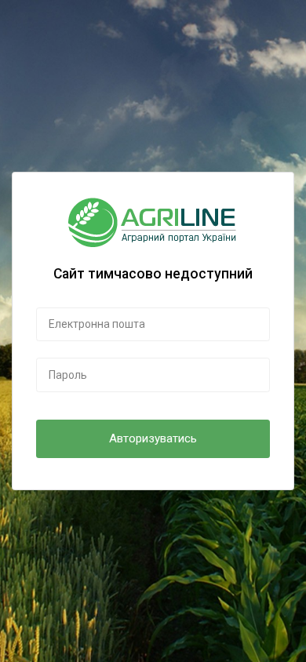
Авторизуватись (153, 438)
